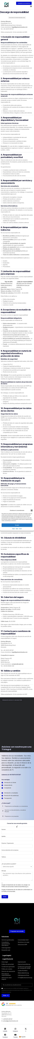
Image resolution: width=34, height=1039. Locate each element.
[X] (26, 1029)
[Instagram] (15, 1029)
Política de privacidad (9, 891)
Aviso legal (5, 962)
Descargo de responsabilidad (6, 974)
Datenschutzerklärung (20, 886)
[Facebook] (5, 1035)
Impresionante (22, 962)
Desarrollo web (6, 950)
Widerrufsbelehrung (23, 973)
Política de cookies (7, 969)
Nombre (4, 829)
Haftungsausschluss (23, 975)
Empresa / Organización (8, 843)
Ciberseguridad (6, 947)
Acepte (17, 525)
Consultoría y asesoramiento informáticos (6, 944)
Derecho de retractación (8, 971)
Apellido (4, 836)
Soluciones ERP (22, 944)
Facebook (5, 1037)
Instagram (15, 1031)
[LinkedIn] (5, 1029)
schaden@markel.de (17, 664)
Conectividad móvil (23, 940)
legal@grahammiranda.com (19, 27)
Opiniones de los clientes (14, 1005)
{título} (13, 528)
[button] (31, 510)
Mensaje (4, 870)
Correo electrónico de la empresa (10, 850)
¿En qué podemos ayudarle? (9, 863)
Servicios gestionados (8, 940)
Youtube (15, 1037)
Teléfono (4, 857)
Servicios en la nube (23, 942)
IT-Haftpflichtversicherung (25, 977)
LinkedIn (5, 1031)
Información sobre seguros (7, 978)
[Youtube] (15, 1035)
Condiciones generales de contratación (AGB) (24, 967)
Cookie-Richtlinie (23, 970)
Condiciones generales (8, 966)
